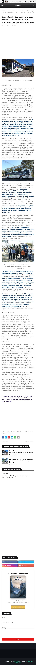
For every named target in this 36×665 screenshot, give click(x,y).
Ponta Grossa (20, 431)
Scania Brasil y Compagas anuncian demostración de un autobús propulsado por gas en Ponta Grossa (21, 452)
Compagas (7, 431)
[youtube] (26, 565)
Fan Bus (18, 5)
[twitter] (26, 561)
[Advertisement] (18, 41)
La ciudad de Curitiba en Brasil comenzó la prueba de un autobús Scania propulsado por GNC (21, 460)
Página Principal (5, 11)
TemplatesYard (16, 661)
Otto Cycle (13, 431)
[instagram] (10, 565)
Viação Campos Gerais (15, 11)
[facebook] (10, 561)
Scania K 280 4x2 (29, 431)
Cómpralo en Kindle (18, 607)
